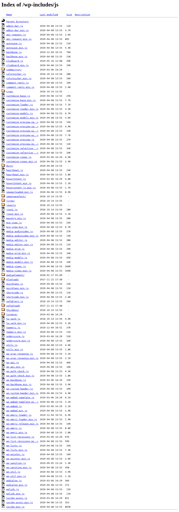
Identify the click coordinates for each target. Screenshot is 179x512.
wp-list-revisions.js (20, 437)
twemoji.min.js (16, 332)
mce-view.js (14, 222)
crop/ (9, 91)
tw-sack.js (13, 319)
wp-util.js (13, 472)
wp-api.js (12, 362)
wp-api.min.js (15, 367)
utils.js (11, 345)
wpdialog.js (14, 480)
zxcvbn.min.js (15, 507)
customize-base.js (18, 96)
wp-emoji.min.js (16, 432)
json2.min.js (14, 214)
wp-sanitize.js (16, 463)
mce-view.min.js (16, 227)
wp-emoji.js (14, 428)
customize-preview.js (20, 139)
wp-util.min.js (16, 476)
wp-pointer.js (15, 454)
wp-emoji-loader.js (18, 415)
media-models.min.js (19, 262)
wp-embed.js (14, 406)
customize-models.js (19, 113)
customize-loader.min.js (22, 109)
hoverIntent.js (16, 179)
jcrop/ (10, 201)
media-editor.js (16, 240)
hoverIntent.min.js (18, 183)
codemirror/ (14, 69)
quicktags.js (14, 284)
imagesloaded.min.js (19, 192)
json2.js (11, 209)
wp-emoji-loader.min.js (21, 419)
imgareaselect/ (16, 196)
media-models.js (16, 257)
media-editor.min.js (19, 244)
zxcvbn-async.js (16, 498)
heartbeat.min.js (17, 174)
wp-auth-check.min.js (20, 375)
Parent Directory (17, 21)
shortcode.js (14, 292)
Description (82, 14)
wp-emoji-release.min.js (22, 423)
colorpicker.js (16, 74)
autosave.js (14, 43)
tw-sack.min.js (16, 323)
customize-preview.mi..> (22, 144)
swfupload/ (13, 305)
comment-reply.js (17, 82)
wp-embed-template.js (20, 397)
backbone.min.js (16, 56)
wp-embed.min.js (16, 410)
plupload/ (12, 279)
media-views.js (16, 266)
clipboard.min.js (17, 65)
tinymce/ (11, 314)
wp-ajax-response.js (19, 354)
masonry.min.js (16, 218)
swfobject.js (14, 301)
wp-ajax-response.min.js (22, 358)
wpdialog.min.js (16, 485)
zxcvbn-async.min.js (19, 502)
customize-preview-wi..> (22, 131)
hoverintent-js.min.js (21, 187)
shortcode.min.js (17, 297)
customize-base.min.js (21, 100)
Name (9, 14)
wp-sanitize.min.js (18, 467)
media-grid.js (15, 249)
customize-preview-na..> (22, 122)
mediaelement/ (15, 275)
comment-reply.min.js (20, 87)
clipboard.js (14, 61)
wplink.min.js (15, 493)
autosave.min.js (16, 48)
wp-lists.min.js (16, 450)
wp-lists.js (14, 445)
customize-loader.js (19, 104)
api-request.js (16, 34)
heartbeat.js (14, 170)
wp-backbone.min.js (18, 384)
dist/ (9, 166)
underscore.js (15, 336)
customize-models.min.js (22, 117)
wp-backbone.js (16, 380)
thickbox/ (12, 310)
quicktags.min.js (17, 288)
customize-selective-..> (22, 148)
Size (69, 14)
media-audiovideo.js (19, 231)
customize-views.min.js (21, 161)
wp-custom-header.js (19, 388)
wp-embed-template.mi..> (22, 402)
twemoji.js (13, 327)
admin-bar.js (14, 26)
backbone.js (14, 52)
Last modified (49, 14)
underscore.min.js (18, 340)
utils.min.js (14, 349)
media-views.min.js (18, 270)
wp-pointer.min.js (18, 458)
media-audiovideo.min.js (22, 235)
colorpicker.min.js (18, 78)
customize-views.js (18, 157)
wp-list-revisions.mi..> (22, 441)
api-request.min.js (18, 39)
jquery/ (11, 205)
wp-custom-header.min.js (22, 393)
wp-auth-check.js (17, 371)
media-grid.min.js (18, 253)
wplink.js (12, 489)
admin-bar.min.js (17, 30)
